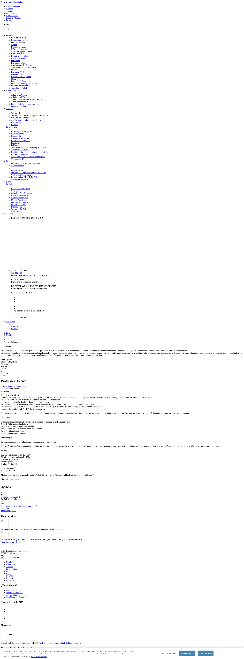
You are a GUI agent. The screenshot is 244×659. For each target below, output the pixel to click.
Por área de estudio (18, 63)
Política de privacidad (56, 643)
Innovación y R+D (18, 170)
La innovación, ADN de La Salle (24, 177)
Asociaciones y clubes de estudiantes (26, 120)
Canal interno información (16, 597)
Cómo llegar (16, 211)
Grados (14, 45)
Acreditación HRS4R (19, 150)
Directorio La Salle (18, 207)
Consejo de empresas (19, 179)
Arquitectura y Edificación (21, 65)
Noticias (14, 326)
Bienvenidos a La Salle (20, 188)
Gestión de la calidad (19, 198)
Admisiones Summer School (22, 102)
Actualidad (10, 322)
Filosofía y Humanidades (21, 86)
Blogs (8, 182)
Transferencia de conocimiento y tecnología (28, 147)
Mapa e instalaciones (14, 592)
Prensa (8, 20)
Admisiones (11, 90)
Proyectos (15, 143)
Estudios (9, 35)
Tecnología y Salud (19, 88)
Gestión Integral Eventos (21, 175)
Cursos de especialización (21, 51)
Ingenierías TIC (17, 72)
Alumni (9, 11)
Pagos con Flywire (18, 106)
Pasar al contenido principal (12, 2)
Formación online (18, 54)
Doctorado (15, 61)
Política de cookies (73, 643)
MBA (13, 79)
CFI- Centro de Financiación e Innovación (28, 156)
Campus (9, 109)
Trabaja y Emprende (19, 113)
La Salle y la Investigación (21, 131)
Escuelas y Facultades (20, 195)
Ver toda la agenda (8, 510)
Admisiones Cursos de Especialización (26, 99)
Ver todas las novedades (10, 542)
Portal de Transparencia (20, 202)
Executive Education (19, 56)
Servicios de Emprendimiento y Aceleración (28, 172)
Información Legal (18, 204)
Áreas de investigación (20, 138)
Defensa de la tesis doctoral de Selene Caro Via (20, 506)
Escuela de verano (18, 58)
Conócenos (15, 191)
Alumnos (9, 9)
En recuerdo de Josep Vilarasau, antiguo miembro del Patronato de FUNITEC (32, 529)
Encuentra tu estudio (19, 38)
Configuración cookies (169, 653)
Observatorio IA (17, 159)
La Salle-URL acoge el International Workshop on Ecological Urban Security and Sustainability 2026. (42, 540)
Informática (15, 70)
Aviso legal (41, 643)
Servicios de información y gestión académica (29, 115)
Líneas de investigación (20, 140)
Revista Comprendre (19, 154)
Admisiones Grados (19, 95)
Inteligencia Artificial (19, 74)
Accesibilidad (11, 595)
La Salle (9, 184)
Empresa (9, 161)
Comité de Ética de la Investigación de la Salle (29, 152)
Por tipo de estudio (18, 42)
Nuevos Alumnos (13, 6)
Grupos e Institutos (18, 136)
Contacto (9, 214)
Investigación (11, 127)
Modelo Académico (19, 200)
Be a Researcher (17, 134)
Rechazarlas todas (187, 653)
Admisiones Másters (19, 97)
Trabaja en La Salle (19, 209)
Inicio (8, 333)
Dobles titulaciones (18, 47)
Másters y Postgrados (19, 49)
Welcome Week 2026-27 (11, 497)
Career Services (17, 166)
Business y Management (21, 77)
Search (9, 24)
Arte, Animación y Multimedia (23, 67)
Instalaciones (16, 122)
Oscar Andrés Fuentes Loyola (13, 386)
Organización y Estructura (21, 193)
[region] (122, 653)
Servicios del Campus (20, 118)
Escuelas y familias (13, 18)
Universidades (12, 15)
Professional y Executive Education (25, 163)
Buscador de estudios (19, 40)
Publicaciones (16, 145)
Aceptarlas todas (205, 653)
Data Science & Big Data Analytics (25, 83)
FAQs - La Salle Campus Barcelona (25, 104)
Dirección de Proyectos (20, 81)
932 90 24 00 (16, 273)
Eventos (14, 124)
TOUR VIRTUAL (18, 317)
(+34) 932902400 (12, 558)
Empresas (10, 13)
